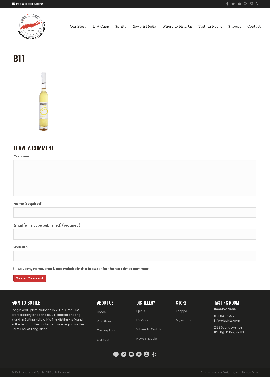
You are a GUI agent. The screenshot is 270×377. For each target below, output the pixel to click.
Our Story (78, 26)
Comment (22, 156)
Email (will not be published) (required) (47, 225)
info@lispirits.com (29, 3)
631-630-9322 (224, 316)
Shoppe (234, 26)
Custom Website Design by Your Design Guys (229, 372)
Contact (254, 26)
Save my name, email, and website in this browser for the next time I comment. (84, 269)
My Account (185, 320)
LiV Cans (101, 26)
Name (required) (28, 203)
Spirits (120, 26)
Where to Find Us (177, 26)
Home (101, 312)
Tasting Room (210, 26)
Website (21, 247)
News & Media (144, 26)
